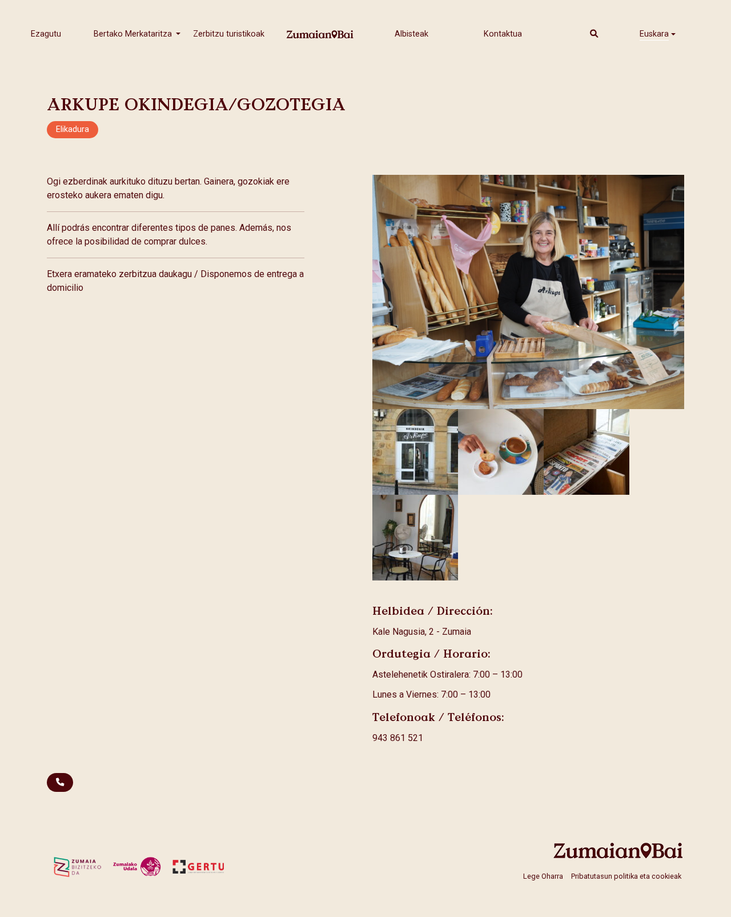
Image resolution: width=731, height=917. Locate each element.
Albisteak (411, 34)
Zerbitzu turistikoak (228, 34)
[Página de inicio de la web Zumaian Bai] (618, 850)
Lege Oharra (543, 875)
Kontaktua (503, 34)
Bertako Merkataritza (134, 34)
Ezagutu (46, 34)
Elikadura (72, 129)
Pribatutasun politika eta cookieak (626, 875)
